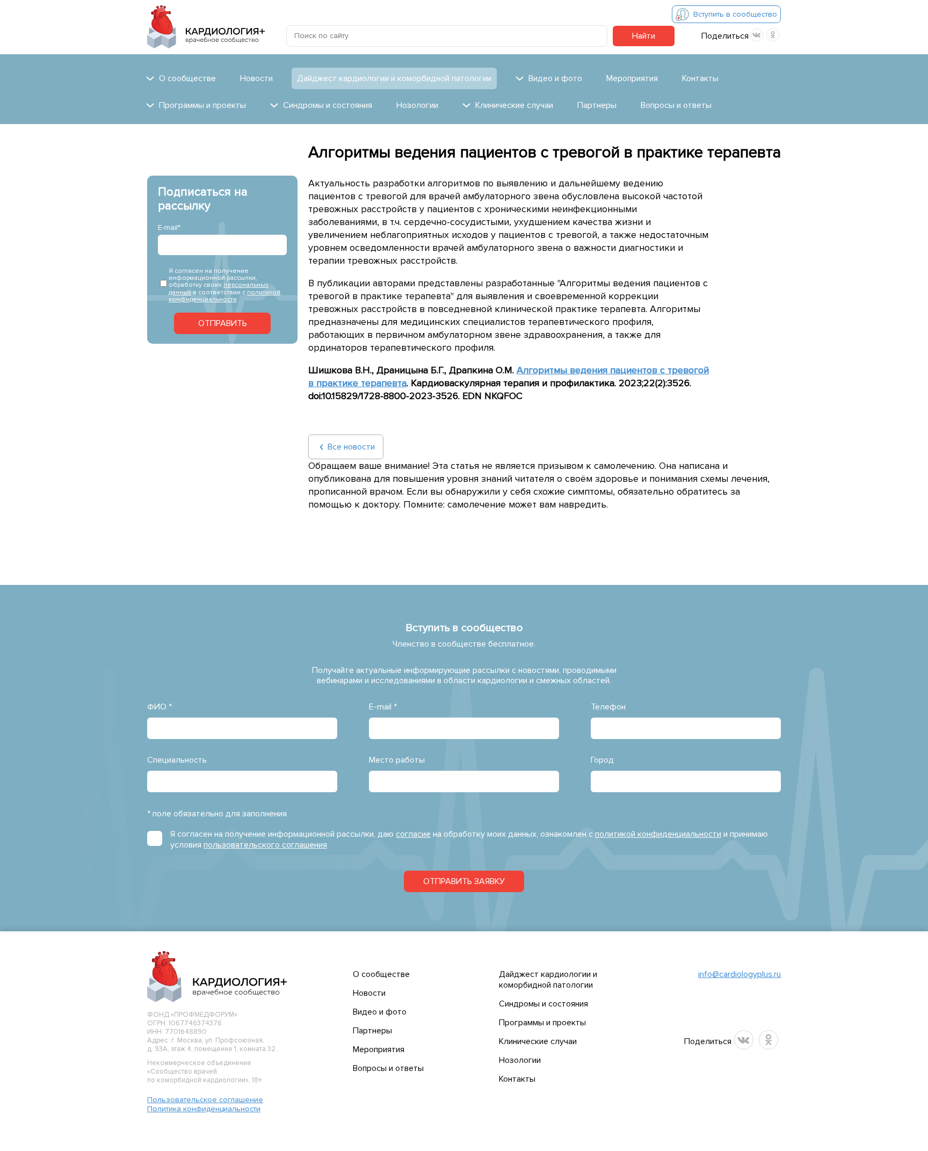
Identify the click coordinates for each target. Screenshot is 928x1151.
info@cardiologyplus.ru (739, 974)
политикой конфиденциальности (224, 295)
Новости (256, 78)
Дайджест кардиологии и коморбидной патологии (394, 78)
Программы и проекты (542, 1022)
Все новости (351, 446)
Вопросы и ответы (676, 105)
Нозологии (417, 105)
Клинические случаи (538, 1041)
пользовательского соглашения (265, 844)
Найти (643, 36)
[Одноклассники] (772, 34)
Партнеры (597, 105)
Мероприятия (632, 78)
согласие (413, 834)
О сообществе (381, 974)
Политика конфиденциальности (203, 1108)
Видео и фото (380, 1012)
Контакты (700, 78)
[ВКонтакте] (756, 34)
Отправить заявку (464, 881)
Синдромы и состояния (543, 1003)
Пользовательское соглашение (205, 1099)
